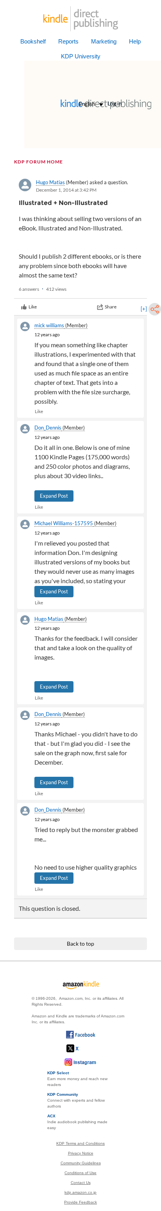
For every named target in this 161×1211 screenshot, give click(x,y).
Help (135, 41)
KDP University (80, 56)
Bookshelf (33, 41)
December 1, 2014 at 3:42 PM (66, 190)
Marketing (103, 41)
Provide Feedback (80, 1202)
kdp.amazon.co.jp (80, 1192)
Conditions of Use (80, 1173)
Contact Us (81, 1182)
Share (110, 307)
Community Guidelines (81, 1163)
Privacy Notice (80, 1153)
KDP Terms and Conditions (80, 1143)
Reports (68, 41)
